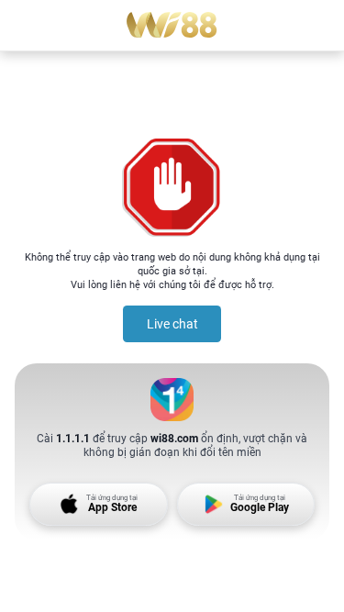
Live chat (172, 324)
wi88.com (174, 438)
